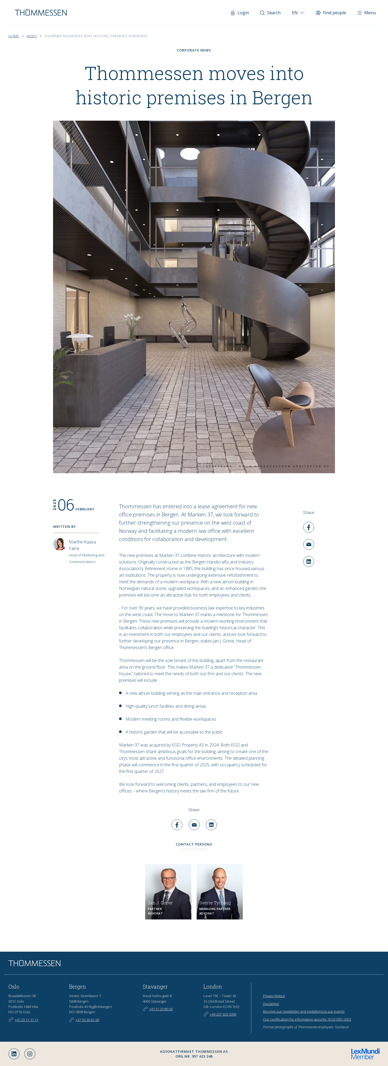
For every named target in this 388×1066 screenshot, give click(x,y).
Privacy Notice (274, 995)
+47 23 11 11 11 (26, 1019)
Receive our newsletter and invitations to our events (303, 1011)
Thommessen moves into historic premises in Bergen (96, 36)
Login (243, 13)
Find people (334, 13)
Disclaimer (271, 1003)
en (295, 13)
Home (13, 36)
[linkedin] (309, 561)
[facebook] (309, 527)
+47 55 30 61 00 (87, 1019)
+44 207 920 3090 (223, 1014)
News (32, 36)
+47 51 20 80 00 (161, 1009)
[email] (309, 544)
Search (274, 13)
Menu (370, 13)
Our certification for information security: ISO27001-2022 (307, 1019)
